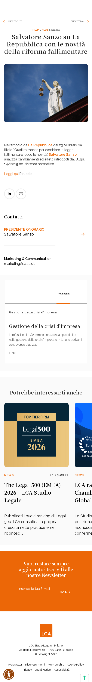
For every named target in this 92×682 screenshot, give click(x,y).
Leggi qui (11, 174)
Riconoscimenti (35, 664)
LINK (12, 353)
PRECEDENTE (15, 21)
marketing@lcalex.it (19, 264)
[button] (8, 674)
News (45, 30)
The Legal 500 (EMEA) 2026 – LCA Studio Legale (32, 492)
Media (36, 30)
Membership (56, 664)
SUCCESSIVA (77, 21)
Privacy (27, 669)
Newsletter (15, 664)
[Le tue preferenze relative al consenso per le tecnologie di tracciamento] (84, 678)
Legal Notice (43, 669)
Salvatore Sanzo (63, 155)
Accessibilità (62, 669)
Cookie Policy (75, 664)
